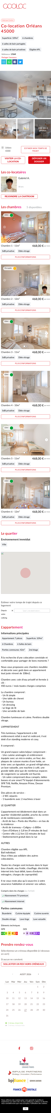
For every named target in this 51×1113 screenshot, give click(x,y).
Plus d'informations (25, 257)
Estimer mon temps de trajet (35, 149)
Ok (25, 1109)
